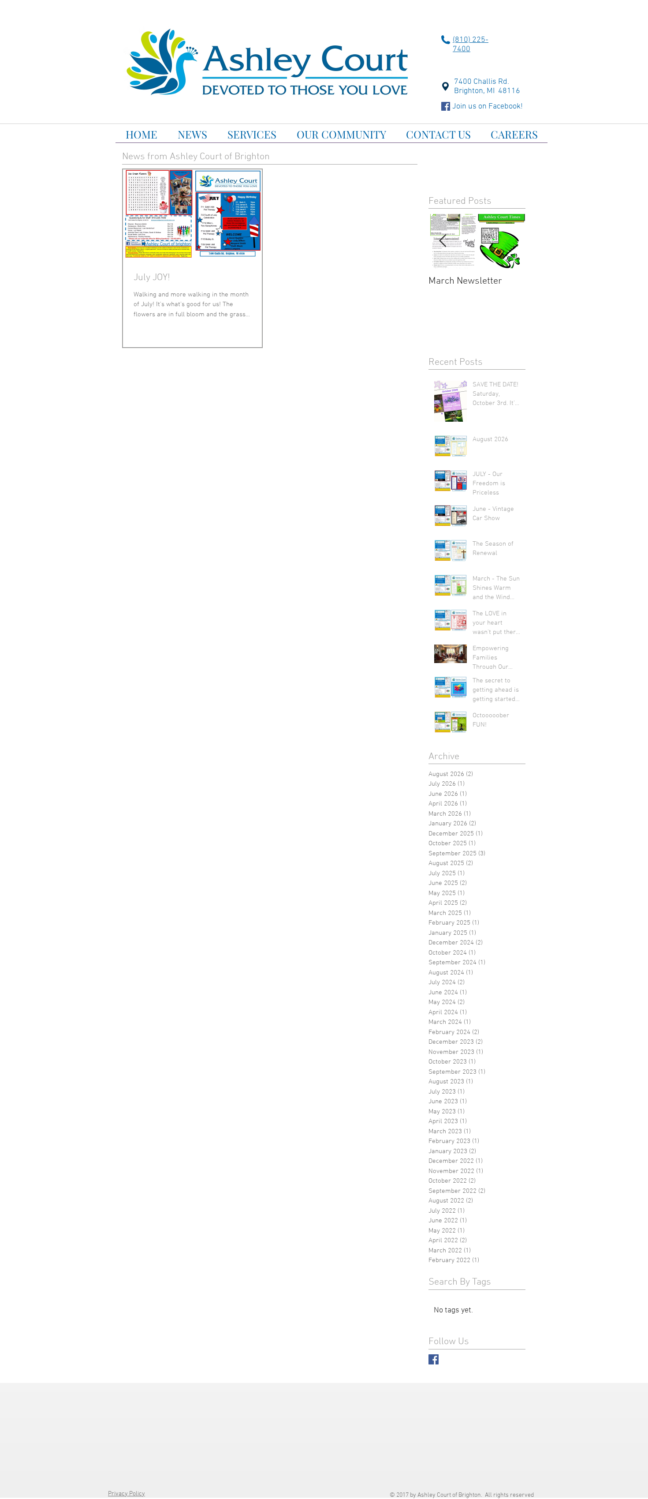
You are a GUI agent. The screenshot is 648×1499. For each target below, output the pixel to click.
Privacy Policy (126, 1494)
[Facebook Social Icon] (445, 106)
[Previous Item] (443, 241)
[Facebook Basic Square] (433, 1359)
